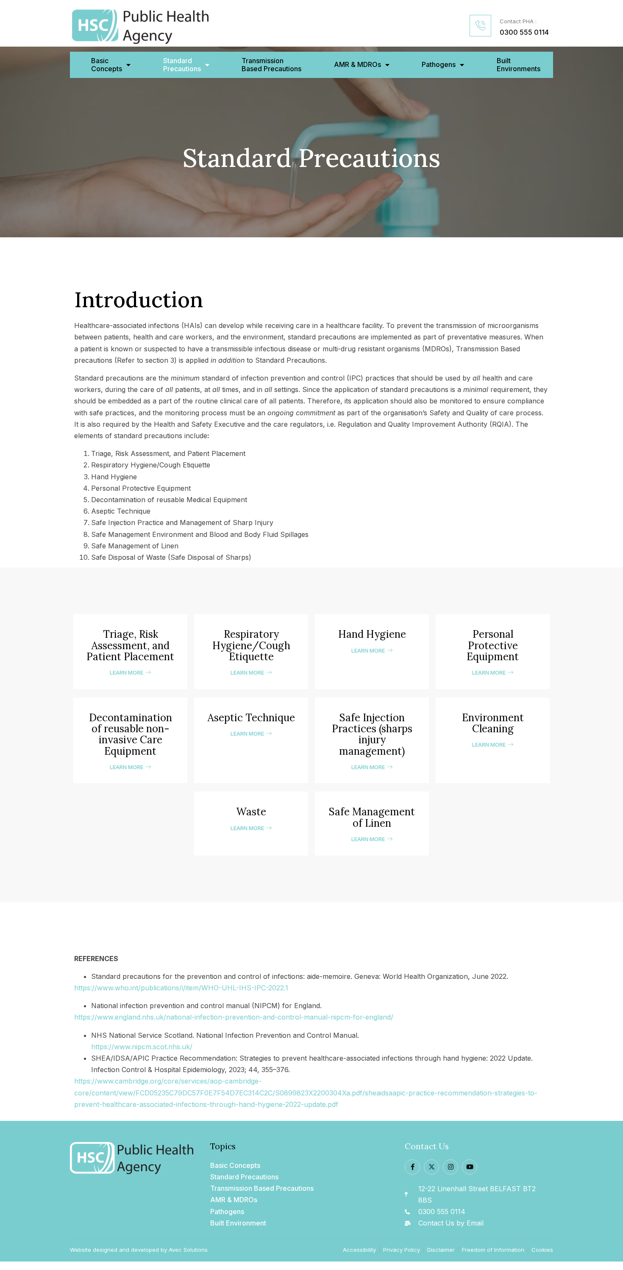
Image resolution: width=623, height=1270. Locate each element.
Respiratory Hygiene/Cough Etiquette (251, 645)
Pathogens (439, 64)
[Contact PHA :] (480, 25)
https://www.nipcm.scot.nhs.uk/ (141, 1046)
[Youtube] (469, 1167)
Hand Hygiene (372, 634)
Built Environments (518, 65)
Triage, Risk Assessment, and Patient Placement (130, 645)
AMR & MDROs (357, 64)
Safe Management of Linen (372, 817)
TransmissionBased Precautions (271, 65)
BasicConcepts (106, 65)
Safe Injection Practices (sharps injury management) (372, 734)
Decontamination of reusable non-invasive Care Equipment (130, 734)
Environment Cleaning (493, 723)
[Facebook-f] (412, 1167)
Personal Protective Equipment (493, 645)
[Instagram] (450, 1167)
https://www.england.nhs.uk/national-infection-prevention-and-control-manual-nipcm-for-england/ (233, 1017)
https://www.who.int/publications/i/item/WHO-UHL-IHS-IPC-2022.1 (181, 988)
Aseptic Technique (251, 717)
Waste (251, 811)
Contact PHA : (518, 21)
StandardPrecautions (182, 65)
